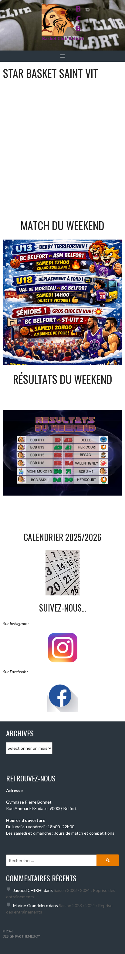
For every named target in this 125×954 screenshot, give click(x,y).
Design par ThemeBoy (21, 936)
